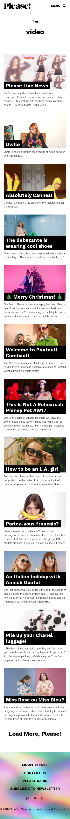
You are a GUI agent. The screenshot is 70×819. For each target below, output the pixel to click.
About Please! (35, 765)
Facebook (35, 799)
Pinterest (42, 799)
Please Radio (35, 781)
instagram (28, 799)
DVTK (66, 809)
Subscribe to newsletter (35, 789)
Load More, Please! (35, 733)
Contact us (35, 773)
